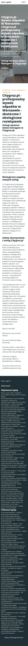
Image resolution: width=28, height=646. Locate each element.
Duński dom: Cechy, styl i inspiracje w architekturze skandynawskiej (12, 628)
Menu (23, 2)
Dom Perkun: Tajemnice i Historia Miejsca (13, 478)
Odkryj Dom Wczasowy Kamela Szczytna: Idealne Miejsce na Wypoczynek (13, 423)
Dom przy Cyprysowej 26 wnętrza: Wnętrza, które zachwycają (11, 488)
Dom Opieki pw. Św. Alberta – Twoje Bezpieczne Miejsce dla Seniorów (11, 524)
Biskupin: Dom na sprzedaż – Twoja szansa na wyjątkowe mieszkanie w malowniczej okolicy (14, 467)
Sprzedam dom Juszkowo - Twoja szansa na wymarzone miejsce (13, 471)
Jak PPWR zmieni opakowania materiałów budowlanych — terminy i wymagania (13, 403)
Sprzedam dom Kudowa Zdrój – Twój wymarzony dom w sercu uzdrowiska (12, 462)
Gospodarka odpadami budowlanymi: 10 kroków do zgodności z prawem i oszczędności (13, 446)
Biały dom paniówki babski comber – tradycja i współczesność (12, 412)
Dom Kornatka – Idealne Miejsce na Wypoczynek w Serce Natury (11, 503)
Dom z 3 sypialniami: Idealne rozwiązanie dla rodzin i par (13, 613)
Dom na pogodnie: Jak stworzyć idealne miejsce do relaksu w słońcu (13, 543)
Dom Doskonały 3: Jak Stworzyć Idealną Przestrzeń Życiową (13, 455)
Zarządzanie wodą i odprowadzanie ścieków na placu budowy (11, 451)
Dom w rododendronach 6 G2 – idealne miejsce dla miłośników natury (12, 528)
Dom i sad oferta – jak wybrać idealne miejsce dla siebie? (12, 563)
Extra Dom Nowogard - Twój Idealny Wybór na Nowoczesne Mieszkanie (12, 621)
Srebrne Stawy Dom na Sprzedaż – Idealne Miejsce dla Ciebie (14, 532)
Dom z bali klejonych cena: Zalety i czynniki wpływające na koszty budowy (14, 481)
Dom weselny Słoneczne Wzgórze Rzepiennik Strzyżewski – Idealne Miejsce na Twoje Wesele (13, 520)
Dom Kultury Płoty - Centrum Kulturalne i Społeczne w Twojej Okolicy (13, 556)
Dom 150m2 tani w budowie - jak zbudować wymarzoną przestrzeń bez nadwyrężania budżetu (14, 609)
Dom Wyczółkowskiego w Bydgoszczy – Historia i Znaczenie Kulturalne (13, 416)
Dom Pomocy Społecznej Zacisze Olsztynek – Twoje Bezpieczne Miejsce (12, 492)
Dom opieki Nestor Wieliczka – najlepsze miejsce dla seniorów (13, 427)
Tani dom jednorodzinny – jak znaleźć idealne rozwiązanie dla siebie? (12, 582)
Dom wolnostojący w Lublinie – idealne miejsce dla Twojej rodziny (12, 458)
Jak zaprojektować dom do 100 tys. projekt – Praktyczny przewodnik (14, 604)
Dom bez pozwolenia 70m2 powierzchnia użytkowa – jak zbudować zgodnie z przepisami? (13, 568)
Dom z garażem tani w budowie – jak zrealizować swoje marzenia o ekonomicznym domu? (12, 594)
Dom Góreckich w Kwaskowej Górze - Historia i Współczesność (12, 539)
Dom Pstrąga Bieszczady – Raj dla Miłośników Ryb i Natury (11, 484)
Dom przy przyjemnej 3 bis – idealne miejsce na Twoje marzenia (12, 560)
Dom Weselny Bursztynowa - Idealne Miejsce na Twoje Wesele (12, 507)
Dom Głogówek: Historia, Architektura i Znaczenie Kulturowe (13, 586)
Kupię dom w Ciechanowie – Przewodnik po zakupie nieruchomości (13, 617)
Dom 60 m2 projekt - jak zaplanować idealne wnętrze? (12, 573)
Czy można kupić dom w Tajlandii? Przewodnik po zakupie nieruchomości (12, 552)
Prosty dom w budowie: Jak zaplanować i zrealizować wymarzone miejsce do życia (13, 589)
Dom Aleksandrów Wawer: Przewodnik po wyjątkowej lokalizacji (13, 475)
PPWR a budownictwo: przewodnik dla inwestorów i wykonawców (12, 399)
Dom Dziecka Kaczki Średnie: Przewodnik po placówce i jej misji (13, 434)
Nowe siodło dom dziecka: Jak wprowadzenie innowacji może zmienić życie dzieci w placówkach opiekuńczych (13, 407)
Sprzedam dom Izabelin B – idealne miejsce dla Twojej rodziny (11, 535)
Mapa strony (5, 386)
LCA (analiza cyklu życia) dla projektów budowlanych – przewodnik (12, 438)
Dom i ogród (6, 2)
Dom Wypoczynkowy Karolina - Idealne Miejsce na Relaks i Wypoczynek (13, 419)
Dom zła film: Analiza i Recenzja (10, 516)
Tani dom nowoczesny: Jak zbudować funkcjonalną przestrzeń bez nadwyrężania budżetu (12, 577)
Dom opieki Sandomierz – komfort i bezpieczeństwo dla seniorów (11, 513)
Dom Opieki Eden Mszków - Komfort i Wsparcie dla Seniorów (12, 632)
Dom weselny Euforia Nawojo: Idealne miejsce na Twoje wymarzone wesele (12, 495)
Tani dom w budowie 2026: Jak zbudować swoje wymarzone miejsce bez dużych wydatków (13, 547)
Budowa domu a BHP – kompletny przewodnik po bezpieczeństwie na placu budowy (13, 394)
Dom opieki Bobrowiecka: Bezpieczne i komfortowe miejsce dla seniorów (12, 431)
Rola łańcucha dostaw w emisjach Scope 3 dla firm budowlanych (13, 442)
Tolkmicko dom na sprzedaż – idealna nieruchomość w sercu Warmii (12, 624)
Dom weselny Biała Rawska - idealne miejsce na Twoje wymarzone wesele (12, 499)
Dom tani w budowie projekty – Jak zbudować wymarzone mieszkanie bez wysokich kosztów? (12, 599)
